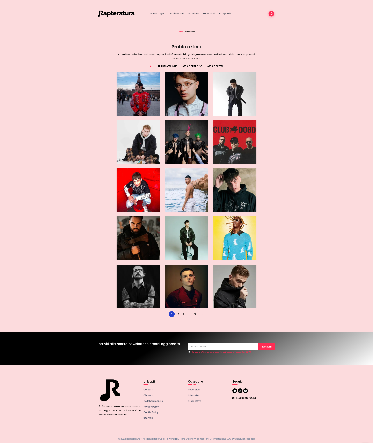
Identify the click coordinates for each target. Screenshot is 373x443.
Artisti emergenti (192, 66)
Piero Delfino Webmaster (194, 439)
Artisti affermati (168, 66)
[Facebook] (234, 390)
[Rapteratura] (116, 13)
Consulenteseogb (245, 439)
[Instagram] (240, 390)
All (152, 66)
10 (195, 314)
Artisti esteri (215, 66)
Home (180, 32)
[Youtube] (245, 390)
